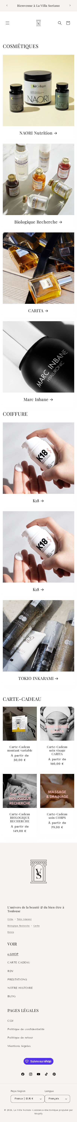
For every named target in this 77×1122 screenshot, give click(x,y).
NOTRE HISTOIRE (20, 988)
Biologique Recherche (36, 221)
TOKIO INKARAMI (36, 678)
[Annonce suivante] (70, 5)
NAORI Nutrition (36, 132)
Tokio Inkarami (24, 919)
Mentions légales (19, 1046)
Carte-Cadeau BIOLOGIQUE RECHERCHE (20, 817)
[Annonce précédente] (7, 5)
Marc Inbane (36, 399)
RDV (10, 971)
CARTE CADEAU (18, 962)
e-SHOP (13, 954)
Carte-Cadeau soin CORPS (57, 815)
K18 (36, 500)
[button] (7, 23)
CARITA (36, 310)
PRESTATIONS (17, 979)
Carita (36, 926)
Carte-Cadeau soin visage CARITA (57, 750)
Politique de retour (20, 1037)
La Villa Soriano (22, 1110)
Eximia (10, 932)
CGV (10, 1020)
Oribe (10, 919)
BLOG (11, 996)
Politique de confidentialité (25, 1029)
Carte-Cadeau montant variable (19, 748)
